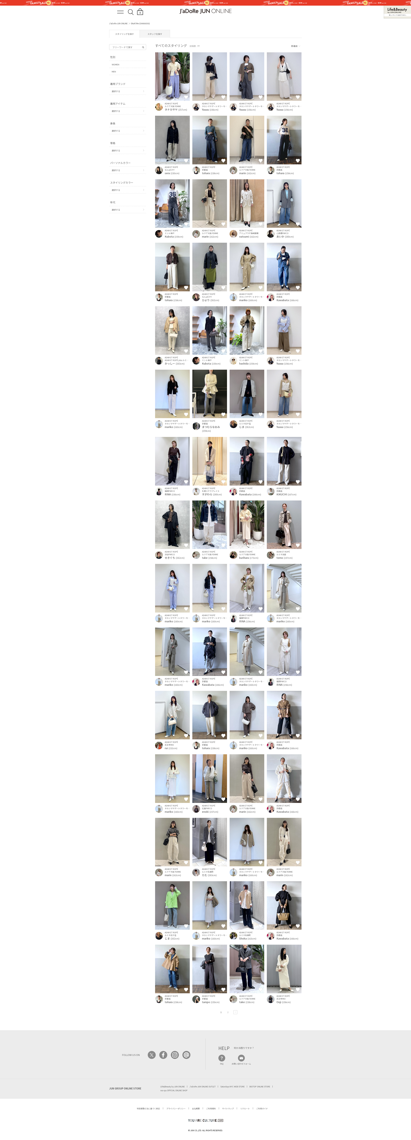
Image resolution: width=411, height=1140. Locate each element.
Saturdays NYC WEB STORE (232, 1086)
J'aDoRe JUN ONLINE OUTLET (203, 1086)
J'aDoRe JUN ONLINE (118, 23)
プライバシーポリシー (176, 1108)
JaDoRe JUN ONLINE (205, 11)
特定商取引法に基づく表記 (148, 1108)
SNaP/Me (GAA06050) (140, 23)
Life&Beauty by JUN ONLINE (172, 1086)
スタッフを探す (155, 33)
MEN (114, 71)
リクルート (245, 1108)
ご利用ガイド (262, 1108)
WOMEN (115, 64)
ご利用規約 (211, 1108)
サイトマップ (228, 1108)
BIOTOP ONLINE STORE (259, 1086)
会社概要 (196, 1108)
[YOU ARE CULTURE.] (205, 1120)
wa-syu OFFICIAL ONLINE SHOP (174, 1090)
